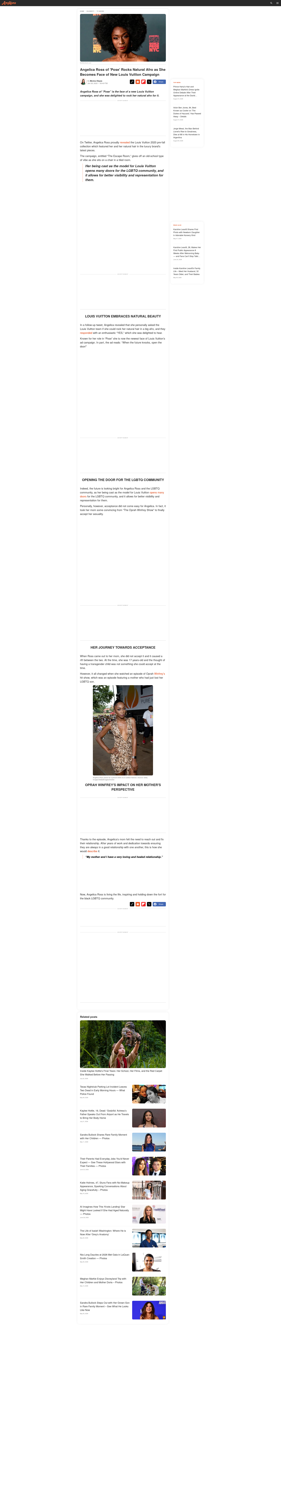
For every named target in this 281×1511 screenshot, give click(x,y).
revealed (125, 142)
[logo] (9, 3)
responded (86, 333)
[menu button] (277, 3)
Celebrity (90, 11)
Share (161, 81)
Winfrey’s (159, 673)
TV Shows (100, 11)
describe (92, 851)
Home (82, 11)
